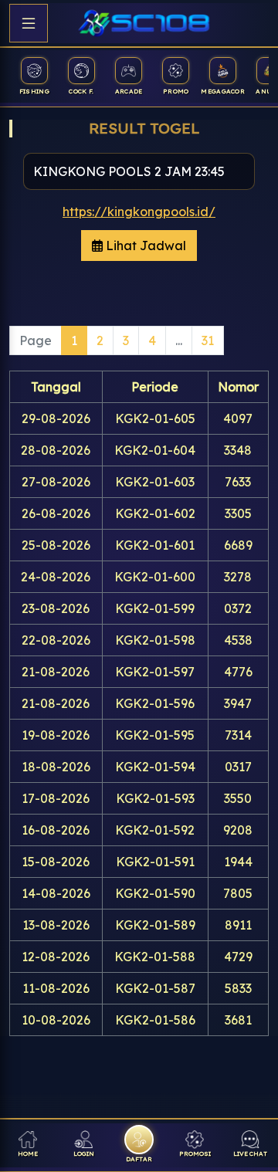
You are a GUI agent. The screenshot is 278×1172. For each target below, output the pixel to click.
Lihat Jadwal (144, 245)
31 (208, 340)
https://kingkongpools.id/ (139, 211)
